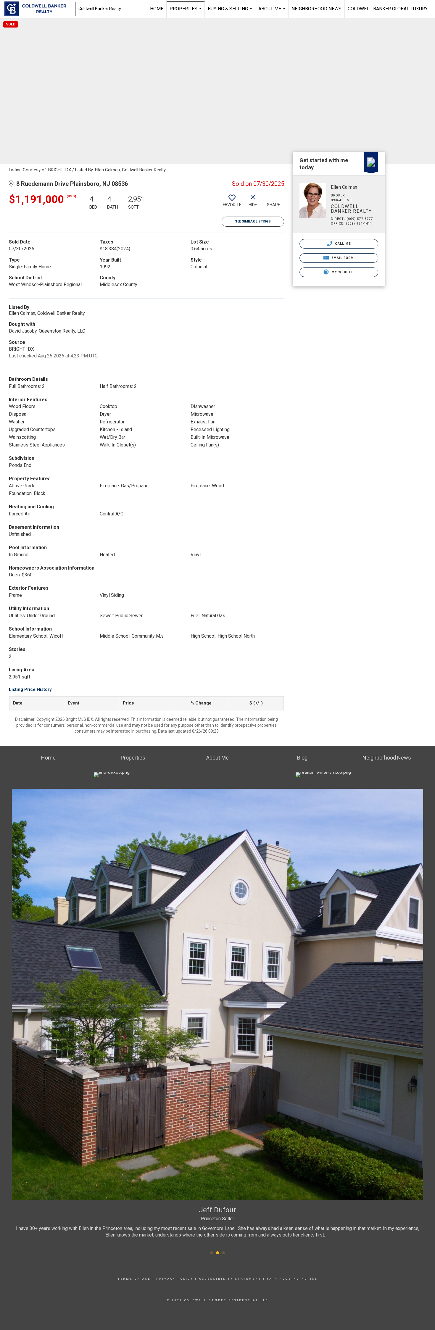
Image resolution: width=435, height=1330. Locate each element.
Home (156, 9)
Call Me (342, 244)
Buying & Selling (231, 12)
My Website (342, 272)
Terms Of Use (134, 1278)
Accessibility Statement (230, 1278)
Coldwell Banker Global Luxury (388, 9)
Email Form (342, 258)
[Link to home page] (38, 9)
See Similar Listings (253, 221)
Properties (186, 12)
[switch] (232, 203)
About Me (272, 12)
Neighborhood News (316, 9)
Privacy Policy (174, 1278)
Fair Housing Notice (292, 1278)
